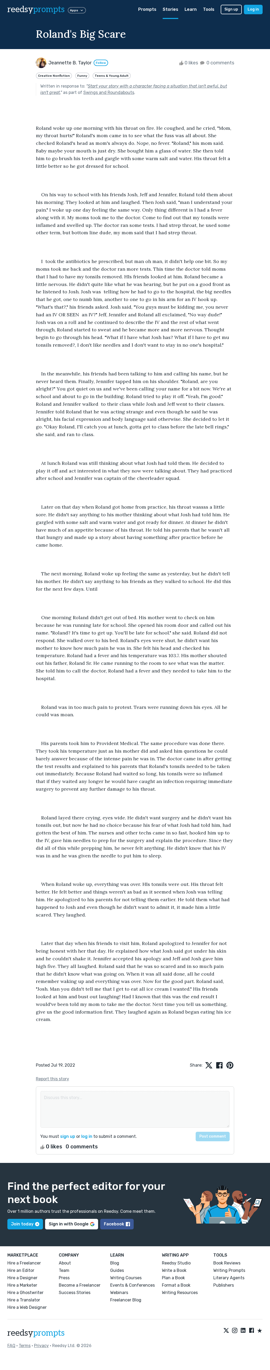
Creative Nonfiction (54, 76)
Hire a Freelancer (24, 1263)
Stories (170, 9)
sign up (67, 1136)
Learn (191, 9)
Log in (253, 9)
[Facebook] (251, 1331)
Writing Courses (126, 1277)
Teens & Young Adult (112, 76)
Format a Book (176, 1285)
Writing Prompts (229, 1270)
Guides (117, 1270)
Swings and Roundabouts (108, 92)
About (65, 1263)
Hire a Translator (23, 1299)
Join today (22, 1223)
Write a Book (174, 1270)
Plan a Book (173, 1277)
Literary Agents (228, 1277)
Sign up (231, 9)
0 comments (219, 63)
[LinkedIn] (243, 1331)
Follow (101, 63)
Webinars (119, 1292)
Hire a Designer (22, 1277)
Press (64, 1277)
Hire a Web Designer (27, 1307)
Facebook (114, 1223)
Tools (208, 9)
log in (86, 1136)
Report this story (52, 1078)
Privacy (41, 1345)
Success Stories (74, 1292)
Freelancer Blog (125, 1299)
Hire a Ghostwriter (25, 1292)
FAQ (11, 1345)
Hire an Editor (20, 1270)
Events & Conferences (132, 1285)
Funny (82, 76)
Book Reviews (226, 1263)
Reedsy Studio (176, 1263)
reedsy (36, 9)
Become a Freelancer (79, 1285)
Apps (74, 10)
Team (64, 1270)
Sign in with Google (69, 1223)
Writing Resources (180, 1292)
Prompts (147, 9)
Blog (114, 1263)
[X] (226, 1331)
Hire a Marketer (22, 1285)
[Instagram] (235, 1331)
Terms (25, 1345)
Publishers (223, 1285)
